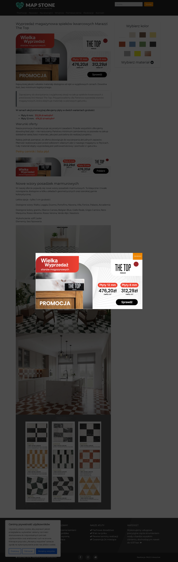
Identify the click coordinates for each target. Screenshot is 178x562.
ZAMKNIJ (137, 256)
